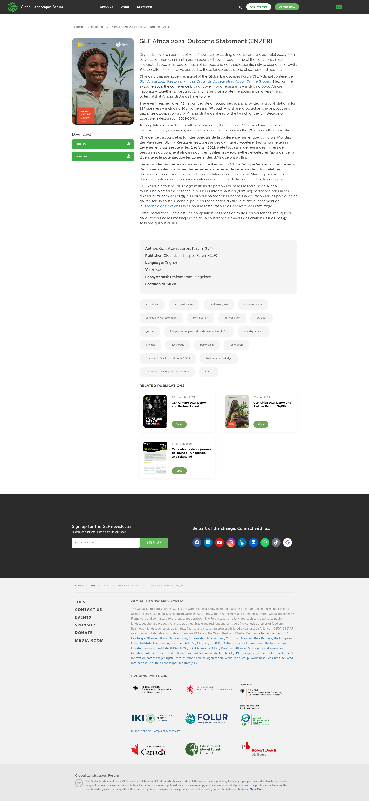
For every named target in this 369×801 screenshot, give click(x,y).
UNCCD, (229, 653)
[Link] (13, 7)
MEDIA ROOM (89, 640)
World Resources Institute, (268, 658)
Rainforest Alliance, (234, 648)
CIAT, (286, 633)
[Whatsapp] (264, 542)
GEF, (200, 643)
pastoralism (207, 345)
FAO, (186, 643)
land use (150, 345)
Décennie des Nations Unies (166, 206)
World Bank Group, (237, 658)
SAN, (148, 653)
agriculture (152, 304)
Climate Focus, (178, 638)
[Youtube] (219, 542)
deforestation (232, 318)
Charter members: (271, 633)
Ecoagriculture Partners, (257, 638)
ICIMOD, (216, 643)
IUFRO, (216, 648)
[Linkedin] (208, 542)
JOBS (80, 602)
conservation (200, 318)
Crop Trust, (233, 638)
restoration (236, 345)
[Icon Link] (287, 542)
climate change (253, 304)
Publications (94, 27)
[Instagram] (230, 542)
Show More (256, 789)
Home (78, 27)
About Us (106, 7)
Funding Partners (149, 675)
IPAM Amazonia (199, 648)
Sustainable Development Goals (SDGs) (168, 358)
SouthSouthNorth (163, 653)
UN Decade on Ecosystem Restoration (167, 372)
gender (150, 331)
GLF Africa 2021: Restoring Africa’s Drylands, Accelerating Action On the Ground (205, 81)
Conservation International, (207, 638)
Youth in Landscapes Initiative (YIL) (173, 663)
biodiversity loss (219, 304)
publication (100, 586)
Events (125, 7)
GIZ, (207, 643)
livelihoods (178, 345)
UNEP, (239, 653)
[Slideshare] (242, 542)
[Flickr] (253, 542)
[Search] (240, 7)
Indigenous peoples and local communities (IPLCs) (198, 331)
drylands (262, 318)
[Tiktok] (276, 542)
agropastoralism (184, 304)
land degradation (253, 331)
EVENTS (83, 617)
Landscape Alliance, (144, 638)
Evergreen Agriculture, (168, 643)
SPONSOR (85, 625)
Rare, (251, 648)
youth (208, 372)
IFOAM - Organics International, (243, 643)
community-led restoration (161, 318)
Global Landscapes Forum (42, 7)
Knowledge (144, 7)
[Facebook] (196, 542)
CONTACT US (88, 610)
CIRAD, (163, 638)
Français (81, 156)
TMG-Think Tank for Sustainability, (200, 653)
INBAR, (175, 648)
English (80, 144)
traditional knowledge (219, 358)
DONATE (84, 633)
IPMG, (184, 648)
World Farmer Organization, (205, 658)
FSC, (193, 643)
